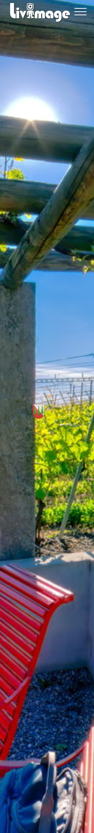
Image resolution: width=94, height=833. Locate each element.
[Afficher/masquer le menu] (80, 11)
